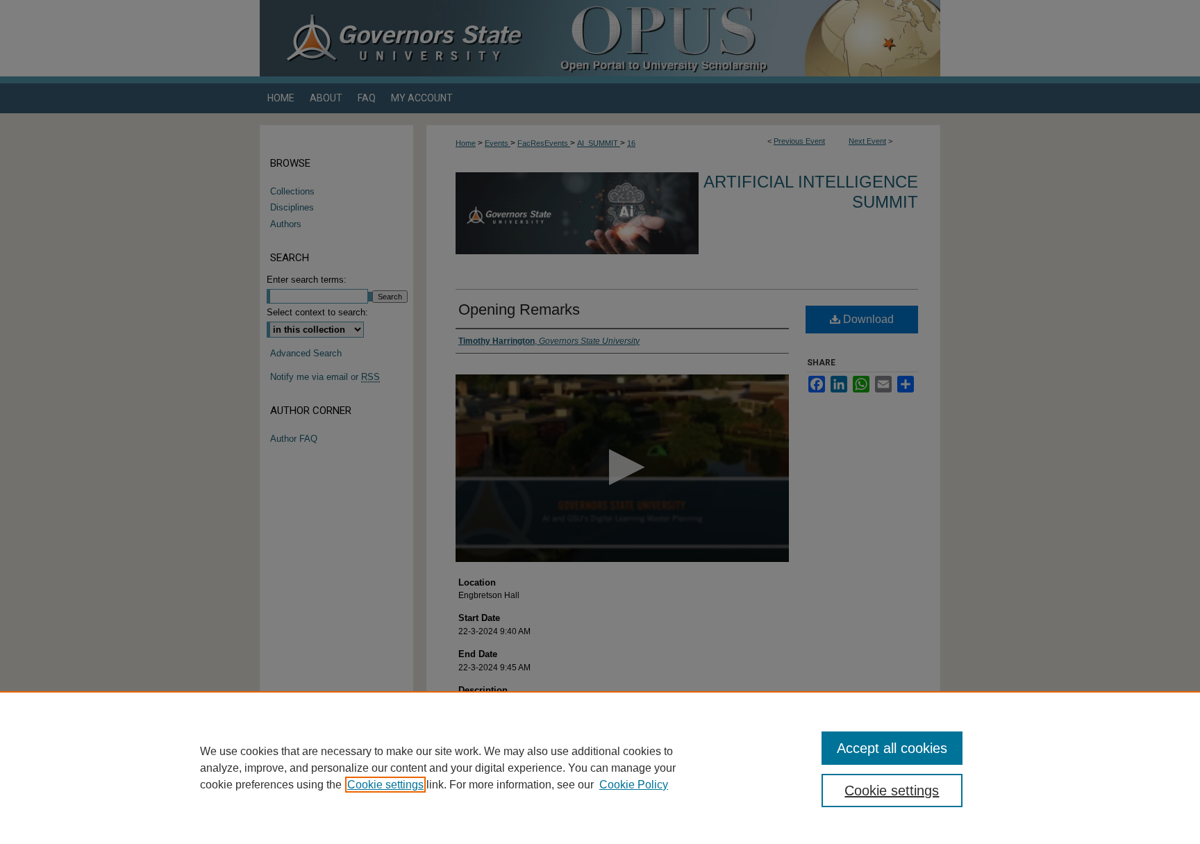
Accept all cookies (892, 748)
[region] (600, 767)
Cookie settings (385, 785)
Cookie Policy (633, 785)
